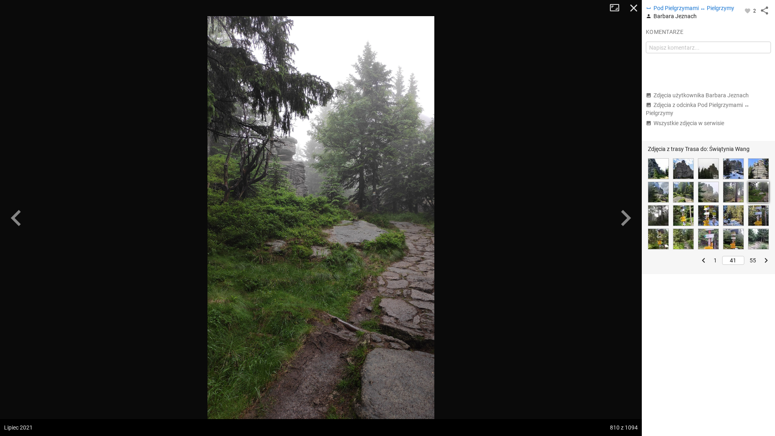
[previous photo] (16, 218)
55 (753, 260)
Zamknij (634, 8)
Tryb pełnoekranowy (618, 8)
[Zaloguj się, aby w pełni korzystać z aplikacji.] (748, 10)
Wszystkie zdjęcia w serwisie (689, 123)
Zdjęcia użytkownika (701, 95)
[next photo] (626, 218)
